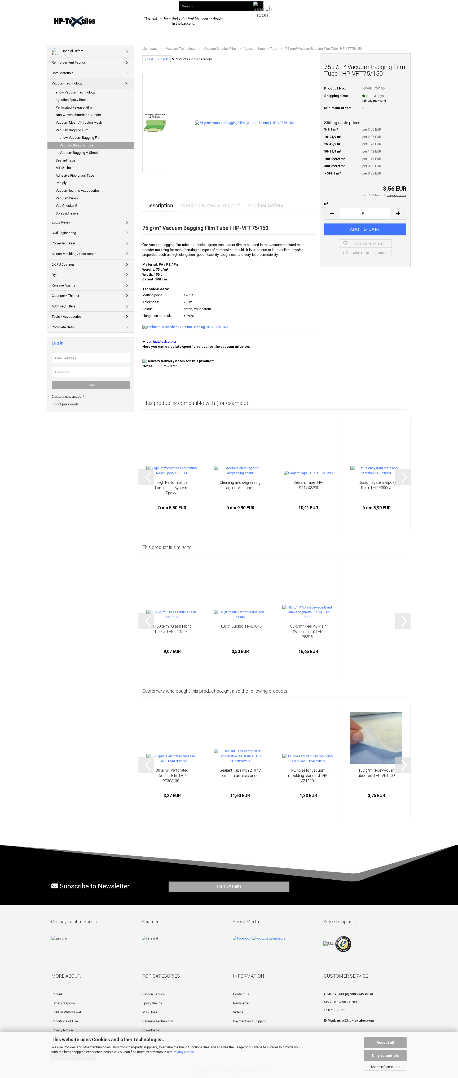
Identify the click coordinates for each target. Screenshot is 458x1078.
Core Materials (62, 73)
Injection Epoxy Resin (71, 100)
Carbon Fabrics (153, 994)
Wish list (351, 5)
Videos (238, 1012)
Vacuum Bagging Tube (76, 145)
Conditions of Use (64, 1021)
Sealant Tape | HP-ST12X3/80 (308, 485)
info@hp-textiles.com (355, 1020)
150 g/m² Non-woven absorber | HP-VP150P (376, 773)
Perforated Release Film (74, 107)
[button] (308, 5)
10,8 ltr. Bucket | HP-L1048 (240, 626)
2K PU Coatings (63, 264)
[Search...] (258, 6)
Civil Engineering (64, 233)
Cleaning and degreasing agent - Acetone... (240, 485)
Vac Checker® (66, 206)
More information (385, 1067)
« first (149, 59)
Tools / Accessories (67, 317)
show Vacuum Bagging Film (80, 138)
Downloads (222, 21)
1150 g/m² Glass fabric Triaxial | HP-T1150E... (172, 629)
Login (91, 385)
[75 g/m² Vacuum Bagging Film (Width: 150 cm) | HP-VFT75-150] (244, 123)
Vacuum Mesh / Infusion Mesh (79, 122)
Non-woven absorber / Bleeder (78, 115)
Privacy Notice (183, 1052)
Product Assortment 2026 (180, 21)
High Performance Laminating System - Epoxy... (172, 487)
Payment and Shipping (249, 1021)
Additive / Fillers (64, 306)
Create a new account (68, 397)
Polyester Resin (63, 243)
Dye (55, 275)
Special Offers (72, 51)
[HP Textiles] (92, 21)
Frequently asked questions (266, 21)
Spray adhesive (67, 213)
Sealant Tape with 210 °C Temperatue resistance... (240, 773)
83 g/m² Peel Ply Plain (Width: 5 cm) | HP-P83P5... (308, 631)
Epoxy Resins (152, 1003)
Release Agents (63, 285)
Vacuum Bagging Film (72, 130)
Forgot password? (65, 404)
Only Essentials (385, 1055)
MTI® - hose (65, 168)
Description (159, 205)
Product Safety (265, 205)
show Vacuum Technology (75, 92)
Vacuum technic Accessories (78, 191)
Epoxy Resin (61, 222)
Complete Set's (63, 327)
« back (163, 59)
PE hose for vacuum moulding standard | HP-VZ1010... (308, 775)
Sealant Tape (65, 160)
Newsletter (241, 1003)
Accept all (385, 1042)
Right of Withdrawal (66, 1012)
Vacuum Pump (67, 198)
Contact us (241, 994)
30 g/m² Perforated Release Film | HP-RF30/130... (172, 775)
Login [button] (328, 5)
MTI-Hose (149, 1012)
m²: (326, 203)
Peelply (61, 183)
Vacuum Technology (67, 83)
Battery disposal (63, 1003)
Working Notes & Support (210, 205)
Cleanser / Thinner (65, 296)
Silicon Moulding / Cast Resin (73, 254)
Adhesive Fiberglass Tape (75, 175)
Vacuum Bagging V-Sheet (79, 153)
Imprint (56, 994)
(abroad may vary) (374, 100)
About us (307, 21)
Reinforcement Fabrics (69, 62)
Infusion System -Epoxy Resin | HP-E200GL (376, 485)
